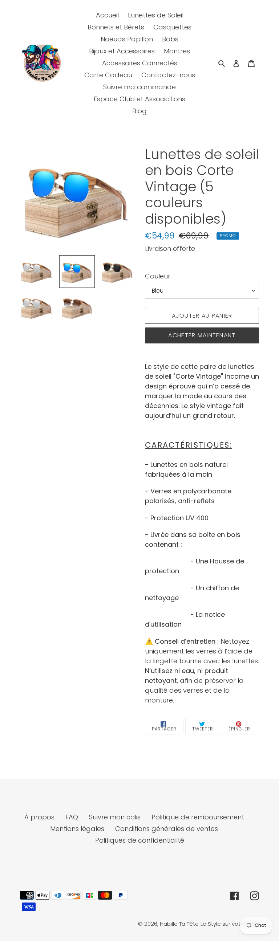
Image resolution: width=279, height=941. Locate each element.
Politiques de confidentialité (139, 840)
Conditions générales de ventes (166, 828)
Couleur (157, 276)
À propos (39, 817)
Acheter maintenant (201, 335)
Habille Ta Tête (179, 924)
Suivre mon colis (115, 817)
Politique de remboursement (197, 817)
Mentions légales (77, 828)
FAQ (71, 817)
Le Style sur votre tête (230, 924)
